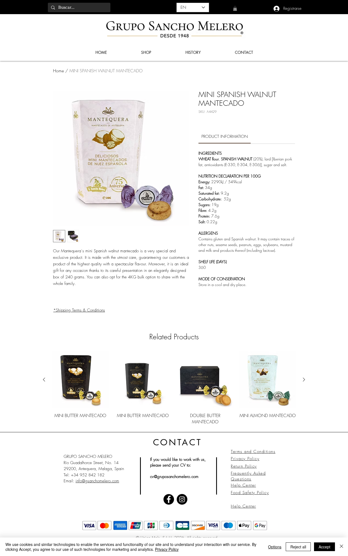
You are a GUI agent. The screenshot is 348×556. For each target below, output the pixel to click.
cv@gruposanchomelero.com (174, 476)
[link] (235, 8)
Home (58, 71)
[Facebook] (168, 499)
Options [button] (274, 546)
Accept (324, 546)
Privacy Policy (167, 549)
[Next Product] (304, 379)
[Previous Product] (44, 379)
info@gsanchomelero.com (97, 481)
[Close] (341, 547)
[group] (174, 388)
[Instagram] (182, 499)
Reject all (298, 546)
